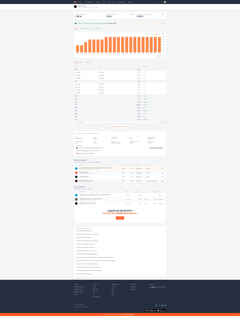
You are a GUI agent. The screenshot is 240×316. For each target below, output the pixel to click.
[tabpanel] (120, 45)
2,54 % (127, 203)
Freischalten (120, 218)
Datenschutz (133, 289)
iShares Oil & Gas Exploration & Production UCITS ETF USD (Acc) (95, 194)
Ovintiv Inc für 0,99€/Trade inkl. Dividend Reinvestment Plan (90, 147)
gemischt (148, 168)
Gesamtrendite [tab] (99, 28)
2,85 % (123, 176)
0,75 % (145, 199)
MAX (159, 34)
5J (155, 34)
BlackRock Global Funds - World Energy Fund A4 (91, 198)
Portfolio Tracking (78, 289)
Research (76, 294)
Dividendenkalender (88, 2)
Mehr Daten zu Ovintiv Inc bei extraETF (86, 153)
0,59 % (145, 203)
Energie (147, 172)
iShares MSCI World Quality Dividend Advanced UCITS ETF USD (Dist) (95, 167)
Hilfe (94, 294)
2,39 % (123, 172)
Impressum (133, 286)
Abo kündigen (96, 296)
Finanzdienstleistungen (151, 181)
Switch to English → (129, 314)
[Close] (238, 314)
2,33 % (127, 195)
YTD (147, 34)
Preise (104, 2)
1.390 (139, 195)
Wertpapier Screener (79, 291)
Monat (162, 56)
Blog (113, 291)
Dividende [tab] (76, 28)
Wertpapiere (122, 2)
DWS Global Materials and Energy (87, 202)
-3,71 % (131, 168)
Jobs (113, 289)
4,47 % (123, 181)
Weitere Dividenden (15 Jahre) (120, 126)
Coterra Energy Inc (83, 176)
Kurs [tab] (92, 28)
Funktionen (98, 2)
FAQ (94, 291)
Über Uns (114, 286)
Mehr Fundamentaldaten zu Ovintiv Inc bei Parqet (88, 150)
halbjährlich (139, 181)
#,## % (140, 16)
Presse (113, 294)
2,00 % (123, 168)
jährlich (161, 199)
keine (160, 195)
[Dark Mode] (162, 2)
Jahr (159, 56)
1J (150, 34)
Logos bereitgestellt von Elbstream (81, 306)
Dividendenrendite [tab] (85, 28)
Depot (130, 2)
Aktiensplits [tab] (88, 62)
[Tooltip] (114, 141)
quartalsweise (139, 168)
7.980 (139, 199)
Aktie (163, 172)
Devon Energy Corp (83, 172)
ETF (162, 168)
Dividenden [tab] (78, 62)
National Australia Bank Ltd (86, 180)
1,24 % (127, 199)
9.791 (139, 203)
